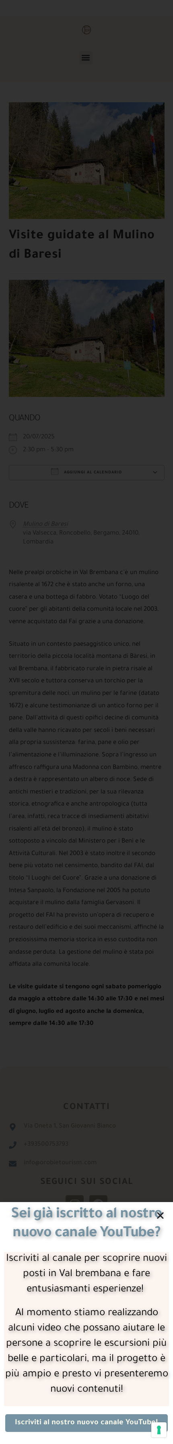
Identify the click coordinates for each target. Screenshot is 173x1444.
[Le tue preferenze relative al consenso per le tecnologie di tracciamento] (159, 1430)
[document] (86, 722)
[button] (160, 1215)
